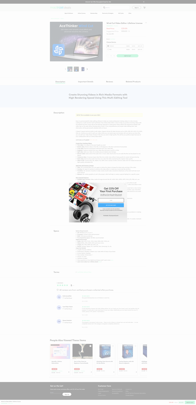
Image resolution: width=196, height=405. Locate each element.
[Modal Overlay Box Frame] (98, 202)
